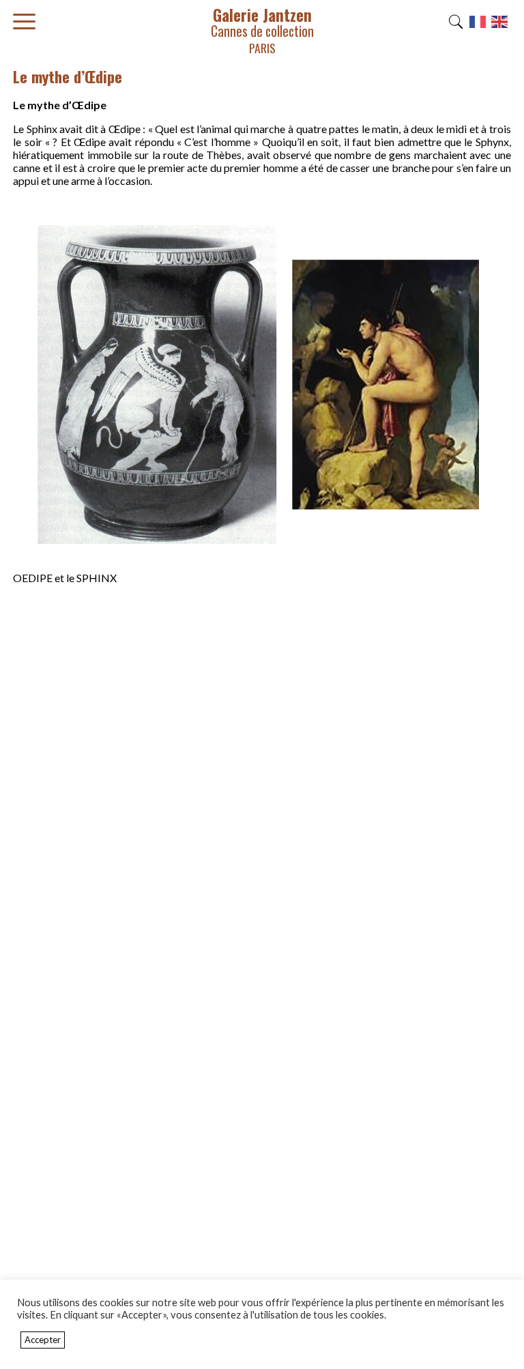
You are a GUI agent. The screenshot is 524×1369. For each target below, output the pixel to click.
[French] (478, 25)
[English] (500, 25)
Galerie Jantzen (262, 29)
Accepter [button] (43, 1339)
